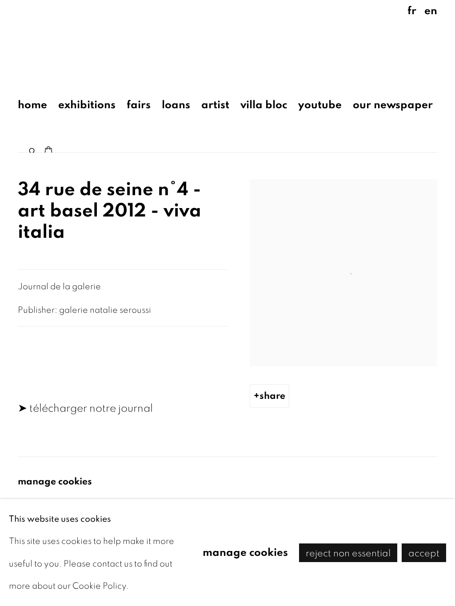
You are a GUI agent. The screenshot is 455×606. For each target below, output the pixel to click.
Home (32, 104)
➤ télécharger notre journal (85, 408)
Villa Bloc (263, 104)
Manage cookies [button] (55, 481)
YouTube (320, 104)
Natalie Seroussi (80, 41)
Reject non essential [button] (348, 553)
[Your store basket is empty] (48, 151)
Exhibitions (87, 104)
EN (430, 10)
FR (411, 10)
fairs (139, 104)
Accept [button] (423, 553)
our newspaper (393, 104)
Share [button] (272, 396)
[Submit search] (33, 149)
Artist (215, 104)
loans (176, 104)
